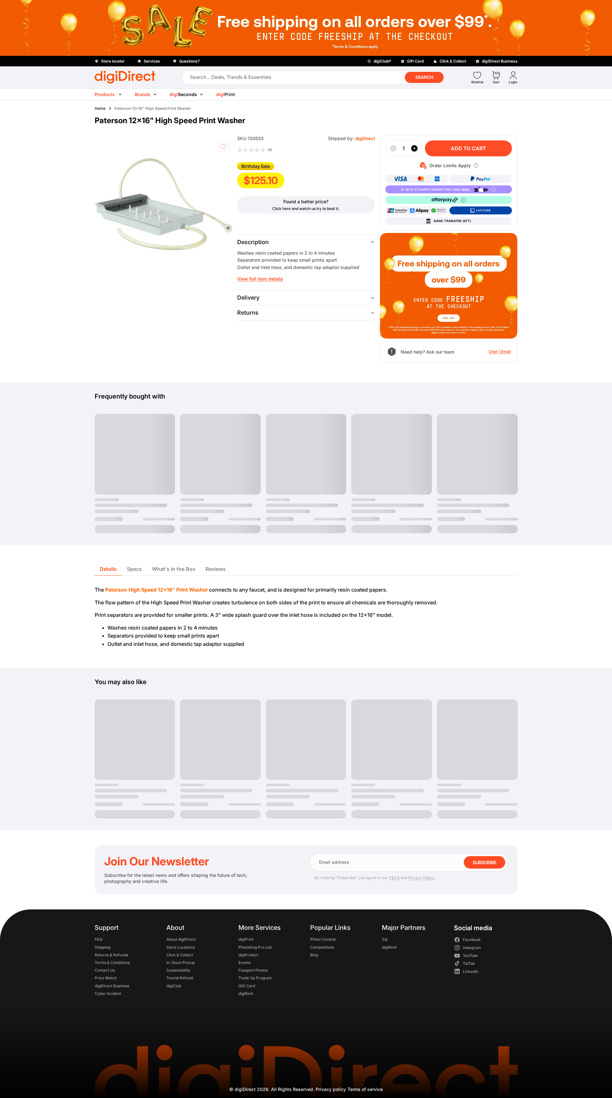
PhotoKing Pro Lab (255, 947)
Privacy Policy (421, 877)
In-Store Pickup (180, 962)
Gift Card (246, 985)
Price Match (106, 977)
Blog (314, 954)
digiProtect (248, 954)
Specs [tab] (134, 569)
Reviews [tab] (216, 569)
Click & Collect (179, 954)
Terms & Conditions (112, 962)
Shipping (102, 947)
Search (424, 77)
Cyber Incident (108, 993)
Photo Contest (322, 939)
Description (253, 242)
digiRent (245, 993)
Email (506, 351)
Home (100, 108)
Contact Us (105, 970)
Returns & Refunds (111, 954)
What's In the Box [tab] (173, 569)
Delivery (248, 297)
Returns (248, 312)
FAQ (98, 939)
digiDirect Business (112, 985)
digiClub (173, 985)
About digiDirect (181, 939)
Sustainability (178, 970)
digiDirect (245, 1089)
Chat (493, 351)
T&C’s (394, 877)
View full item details (260, 278)
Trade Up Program (255, 977)
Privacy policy (331, 1089)
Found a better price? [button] (305, 201)
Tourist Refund (179, 977)
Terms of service (365, 1089)
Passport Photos (252, 970)
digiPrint (245, 939)
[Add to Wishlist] (223, 146)
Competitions (322, 947)
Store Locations (180, 947)
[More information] (475, 165)
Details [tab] (108, 569)
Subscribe (484, 862)
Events (244, 962)
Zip (385, 939)
